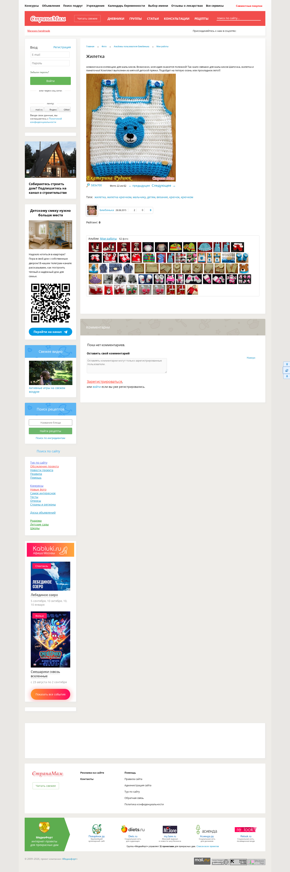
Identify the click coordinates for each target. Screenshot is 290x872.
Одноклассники (53, 97)
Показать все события (50, 694)
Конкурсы (32, 6)
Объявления (51, 6)
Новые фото (38, 489)
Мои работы (162, 46)
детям (151, 197)
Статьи (153, 19)
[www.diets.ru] (133, 833)
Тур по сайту (38, 462)
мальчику (139, 197)
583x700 (96, 185)
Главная (90, 46)
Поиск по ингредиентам (50, 438)
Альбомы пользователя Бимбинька (131, 46)
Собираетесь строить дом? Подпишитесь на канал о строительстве (48, 188)
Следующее (161, 185)
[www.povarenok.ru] (96, 833)
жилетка (100, 197)
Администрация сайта (137, 785)
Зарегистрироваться (104, 381)
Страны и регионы (43, 504)
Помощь (35, 477)
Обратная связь (134, 798)
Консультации (176, 19)
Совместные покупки (248, 6)
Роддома (36, 521)
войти (97, 387)
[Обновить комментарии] (286, 370)
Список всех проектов (207, 846)
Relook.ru (245, 836)
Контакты (87, 779)
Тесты (34, 497)
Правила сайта (133, 779)
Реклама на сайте (92, 772)
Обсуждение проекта (44, 466)
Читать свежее (87, 18)
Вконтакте (47, 97)
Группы (135, 19)
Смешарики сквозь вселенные (45, 674)
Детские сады (39, 524)
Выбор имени (158, 6)
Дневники (116, 19)
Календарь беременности (126, 6)
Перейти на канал (48, 332)
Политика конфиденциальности (144, 804)
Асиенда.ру (207, 836)
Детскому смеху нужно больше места (50, 212)
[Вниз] (286, 376)
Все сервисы (215, 6)
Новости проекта (41, 470)
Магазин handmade (38, 30)
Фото (104, 46)
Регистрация (62, 47)
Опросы (35, 501)
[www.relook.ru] (245, 833)
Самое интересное (43, 493)
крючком (187, 197)
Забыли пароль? (39, 72)
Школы (35, 528)
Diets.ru (132, 836)
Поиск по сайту (48, 451)
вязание (162, 197)
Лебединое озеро (44, 595)
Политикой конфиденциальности (46, 120)
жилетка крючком (119, 197)
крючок (174, 197)
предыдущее (141, 185)
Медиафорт (69, 859)
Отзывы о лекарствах (187, 6)
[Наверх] (286, 364)
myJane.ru (170, 836)
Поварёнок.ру (97, 836)
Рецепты (202, 19)
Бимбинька (107, 210)
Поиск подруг (73, 6)
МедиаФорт (44, 837)
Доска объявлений (43, 512)
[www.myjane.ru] (170, 833)
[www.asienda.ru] (207, 833)
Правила (36, 474)
